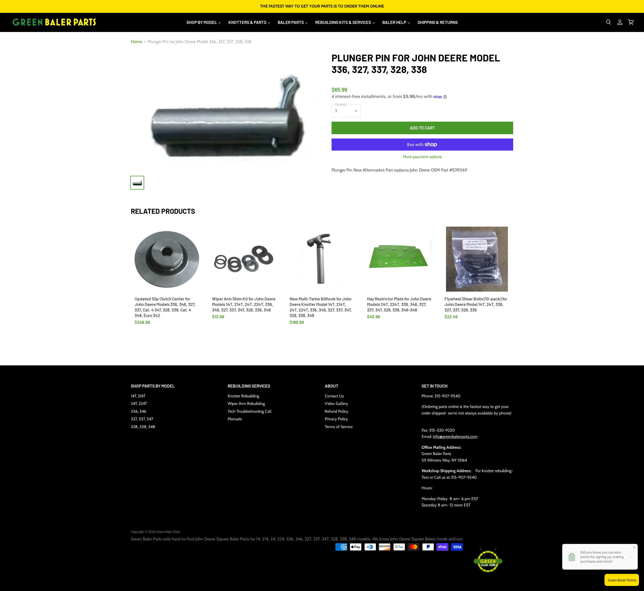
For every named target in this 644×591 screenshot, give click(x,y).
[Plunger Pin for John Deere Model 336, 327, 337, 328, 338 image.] (226, 111)
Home (136, 41)
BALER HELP (394, 22)
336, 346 (138, 411)
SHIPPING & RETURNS (438, 22)
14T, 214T (138, 396)
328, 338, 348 (143, 426)
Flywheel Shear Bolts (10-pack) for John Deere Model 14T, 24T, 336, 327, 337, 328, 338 (476, 304)
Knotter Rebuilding (243, 396)
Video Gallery (336, 403)
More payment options (422, 157)
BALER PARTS (291, 22)
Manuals (235, 418)
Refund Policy (336, 411)
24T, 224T (139, 403)
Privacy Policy (336, 418)
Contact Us (334, 396)
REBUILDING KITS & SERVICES (343, 22)
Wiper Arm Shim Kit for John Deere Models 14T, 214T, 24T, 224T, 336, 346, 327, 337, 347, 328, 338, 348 (243, 304)
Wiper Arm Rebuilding (246, 403)
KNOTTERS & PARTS (247, 22)
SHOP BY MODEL (202, 22)
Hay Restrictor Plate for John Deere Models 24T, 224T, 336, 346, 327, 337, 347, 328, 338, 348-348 (399, 304)
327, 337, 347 (142, 418)
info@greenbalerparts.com (455, 436)
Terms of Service (339, 426)
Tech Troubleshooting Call (249, 411)
